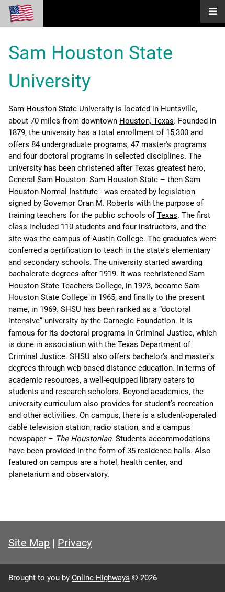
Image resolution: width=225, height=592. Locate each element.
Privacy (75, 543)
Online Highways (101, 578)
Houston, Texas (146, 121)
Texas (167, 215)
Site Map (29, 543)
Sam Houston (61, 179)
